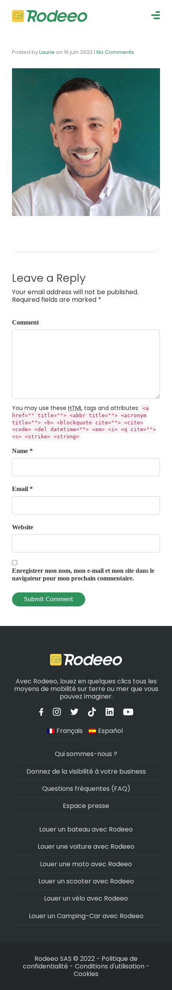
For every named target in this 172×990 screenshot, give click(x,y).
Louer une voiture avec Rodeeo (86, 846)
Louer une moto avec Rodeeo (86, 864)
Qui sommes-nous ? (86, 753)
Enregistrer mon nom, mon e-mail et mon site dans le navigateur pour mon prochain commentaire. (83, 574)
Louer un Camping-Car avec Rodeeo (86, 916)
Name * (22, 450)
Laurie (47, 52)
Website (22, 527)
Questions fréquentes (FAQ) (86, 788)
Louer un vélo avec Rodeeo (86, 898)
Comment (25, 322)
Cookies (86, 973)
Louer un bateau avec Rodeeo (86, 829)
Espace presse (86, 805)
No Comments (115, 52)
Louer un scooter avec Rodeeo (86, 881)
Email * (22, 488)
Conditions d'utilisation (109, 966)
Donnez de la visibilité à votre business (86, 771)
